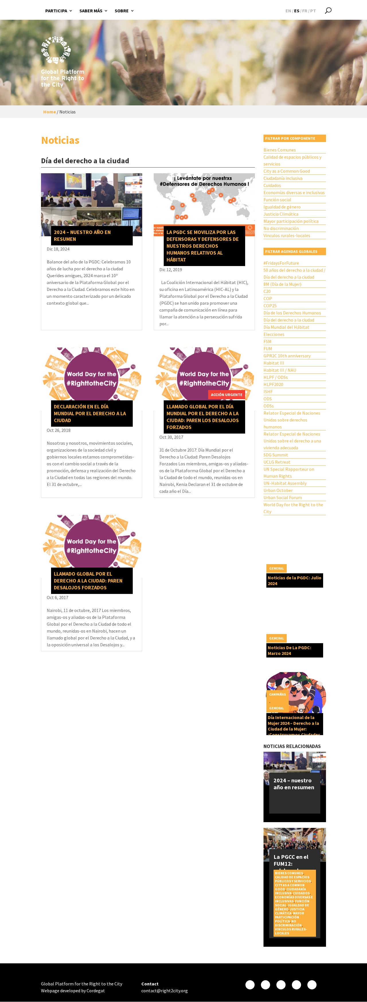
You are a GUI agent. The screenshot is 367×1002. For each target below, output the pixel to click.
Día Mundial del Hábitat (286, 327)
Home (49, 112)
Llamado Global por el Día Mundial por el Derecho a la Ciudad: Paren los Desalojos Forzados (203, 416)
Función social (277, 199)
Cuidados (272, 185)
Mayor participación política (291, 221)
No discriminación (281, 228)
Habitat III (273, 363)
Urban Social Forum (282, 497)
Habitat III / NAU (279, 370)
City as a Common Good (286, 171)
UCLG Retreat (276, 462)
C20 (267, 291)
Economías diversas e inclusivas (294, 192)
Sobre (122, 10)
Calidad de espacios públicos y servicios (292, 160)
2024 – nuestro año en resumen (294, 784)
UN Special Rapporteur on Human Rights (288, 472)
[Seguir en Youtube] (281, 984)
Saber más (90, 10)
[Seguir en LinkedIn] (312, 984)
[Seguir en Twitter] (265, 984)
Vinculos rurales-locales (286, 235)
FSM (267, 341)
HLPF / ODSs (275, 377)
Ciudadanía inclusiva (282, 178)
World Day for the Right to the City (293, 508)
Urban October (278, 490)
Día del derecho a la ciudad (288, 320)
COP (267, 298)
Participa (56, 10)
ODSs (268, 406)
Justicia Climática (280, 214)
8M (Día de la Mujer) (282, 284)
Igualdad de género (282, 207)
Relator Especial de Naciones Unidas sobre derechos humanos (291, 420)
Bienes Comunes (279, 150)
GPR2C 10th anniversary (287, 356)
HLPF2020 (273, 384)
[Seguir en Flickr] (296, 984)
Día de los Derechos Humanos (292, 313)
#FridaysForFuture (281, 263)
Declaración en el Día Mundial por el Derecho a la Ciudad (90, 413)
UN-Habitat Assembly (285, 483)
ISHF (268, 391)
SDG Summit (275, 455)
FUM (267, 348)
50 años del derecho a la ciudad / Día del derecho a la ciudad (294, 273)
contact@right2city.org (164, 990)
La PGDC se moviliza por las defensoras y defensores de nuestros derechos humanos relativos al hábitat (203, 246)
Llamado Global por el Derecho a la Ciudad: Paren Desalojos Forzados (88, 580)
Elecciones (273, 334)
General (276, 568)
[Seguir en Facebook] (250, 984)
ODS (267, 398)
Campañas (277, 694)
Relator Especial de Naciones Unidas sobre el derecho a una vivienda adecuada (292, 440)
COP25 (270, 305)
